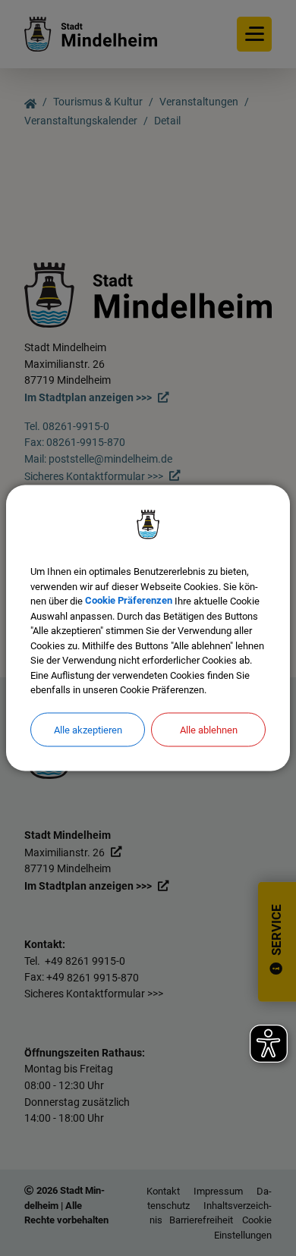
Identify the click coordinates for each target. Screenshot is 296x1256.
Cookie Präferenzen (128, 601)
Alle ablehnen (209, 729)
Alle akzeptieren (88, 729)
